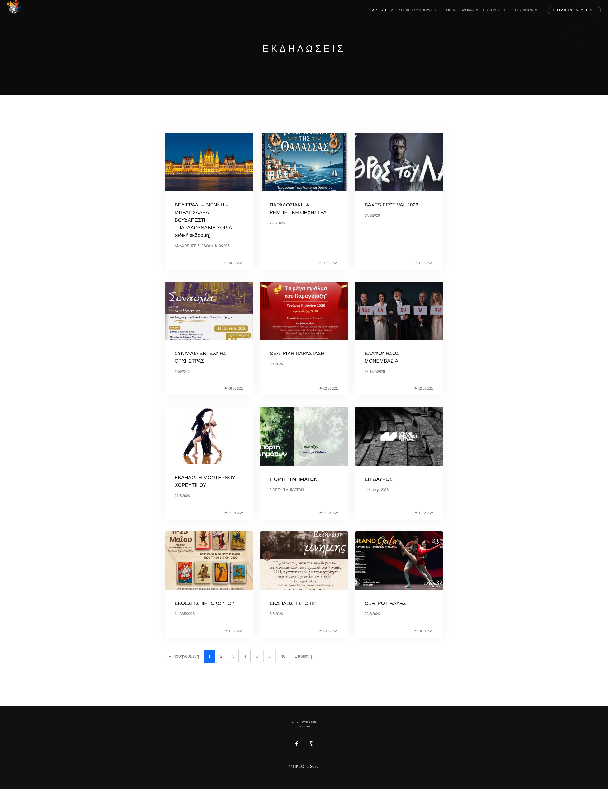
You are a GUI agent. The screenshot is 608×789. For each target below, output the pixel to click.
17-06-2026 (330, 263)
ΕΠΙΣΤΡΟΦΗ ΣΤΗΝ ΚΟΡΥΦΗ (304, 724)
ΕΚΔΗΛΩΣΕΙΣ (495, 10)
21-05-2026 (330, 513)
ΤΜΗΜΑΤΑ (469, 10)
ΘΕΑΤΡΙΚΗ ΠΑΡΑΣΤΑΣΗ (297, 353)
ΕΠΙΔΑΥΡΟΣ (379, 479)
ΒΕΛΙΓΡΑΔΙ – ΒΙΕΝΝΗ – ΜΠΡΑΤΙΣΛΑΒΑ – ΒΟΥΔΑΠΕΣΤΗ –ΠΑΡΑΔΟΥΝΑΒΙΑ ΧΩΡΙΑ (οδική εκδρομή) (203, 220)
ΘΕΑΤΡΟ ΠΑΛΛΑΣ (385, 603)
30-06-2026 (235, 263)
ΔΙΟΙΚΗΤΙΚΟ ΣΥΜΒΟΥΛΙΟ (413, 10)
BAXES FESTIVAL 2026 (391, 204)
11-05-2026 (426, 513)
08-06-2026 (235, 388)
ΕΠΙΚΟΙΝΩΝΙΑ (524, 10)
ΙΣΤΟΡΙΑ (447, 10)
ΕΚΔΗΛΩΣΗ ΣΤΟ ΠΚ (293, 603)
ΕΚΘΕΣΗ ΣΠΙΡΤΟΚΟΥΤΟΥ (204, 603)
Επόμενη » (305, 656)
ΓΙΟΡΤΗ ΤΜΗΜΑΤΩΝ (294, 479)
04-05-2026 (330, 631)
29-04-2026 (425, 631)
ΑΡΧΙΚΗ (379, 10)
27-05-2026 (235, 513)
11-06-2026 (426, 263)
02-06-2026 (330, 388)
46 (283, 656)
